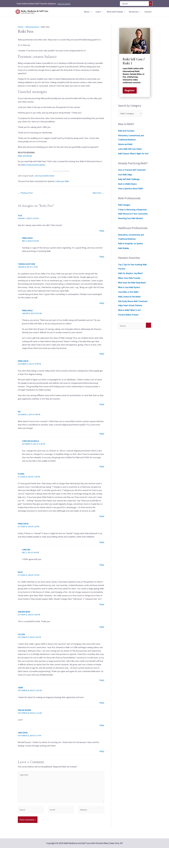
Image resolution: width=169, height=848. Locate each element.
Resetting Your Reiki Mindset (130, 218)
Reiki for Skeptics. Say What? (130, 273)
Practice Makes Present (128, 314)
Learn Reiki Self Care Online (130, 149)
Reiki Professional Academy (33, 164)
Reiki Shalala (123, 248)
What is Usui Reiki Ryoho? (129, 287)
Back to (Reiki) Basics (127, 184)
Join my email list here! (44, 175)
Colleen (21, 634)
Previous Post (25, 193)
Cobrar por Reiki (62, 181)
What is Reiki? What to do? (129, 310)
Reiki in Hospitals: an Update (130, 243)
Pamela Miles (23, 524)
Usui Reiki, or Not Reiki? (128, 292)
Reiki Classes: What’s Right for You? (133, 153)
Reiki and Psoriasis (126, 130)
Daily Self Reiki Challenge (129, 179)
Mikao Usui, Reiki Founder (129, 278)
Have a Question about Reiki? (130, 188)
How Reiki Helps (125, 174)
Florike (21, 474)
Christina (26, 550)
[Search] (150, 3)
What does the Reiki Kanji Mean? (132, 282)
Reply (101, 230)
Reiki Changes (124, 204)
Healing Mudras (24, 710)
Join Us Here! (64, 3)
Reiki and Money (25, 155)
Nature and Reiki (125, 144)
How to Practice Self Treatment (132, 170)
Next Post (98, 193)
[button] (91, 12)
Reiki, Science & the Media (129, 296)
